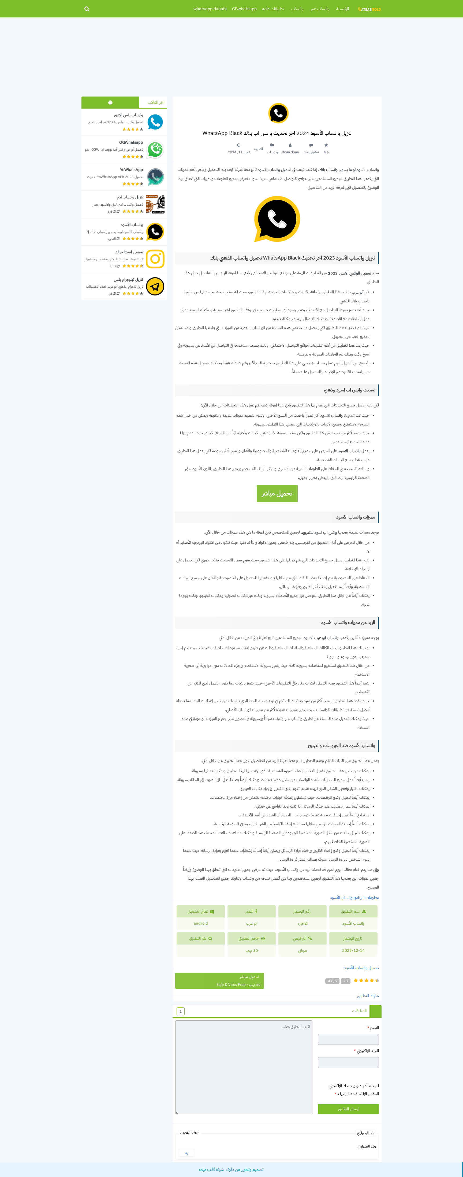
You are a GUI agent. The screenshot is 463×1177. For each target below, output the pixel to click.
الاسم (373, 1027)
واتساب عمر (320, 9)
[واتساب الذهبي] (369, 8)
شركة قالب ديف (212, 1169)
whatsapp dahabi (210, 9)
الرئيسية (342, 9)
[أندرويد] (110, 103)
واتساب (297, 9)
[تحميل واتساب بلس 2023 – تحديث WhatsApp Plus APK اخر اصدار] (124, 122)
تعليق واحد (311, 152)
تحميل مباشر (277, 493)
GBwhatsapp (244, 9)
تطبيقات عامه (273, 9)
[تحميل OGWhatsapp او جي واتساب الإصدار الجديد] (124, 149)
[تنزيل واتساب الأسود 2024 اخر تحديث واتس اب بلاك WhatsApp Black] (124, 231)
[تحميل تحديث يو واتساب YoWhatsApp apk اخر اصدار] (124, 176)
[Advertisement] (231, 54)
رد (186, 1153)
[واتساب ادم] (124, 204)
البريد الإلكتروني (366, 1051)
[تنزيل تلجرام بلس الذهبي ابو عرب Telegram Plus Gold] (124, 286)
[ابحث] (86, 8)
